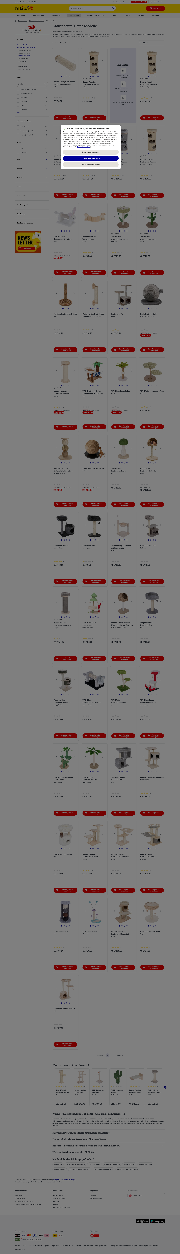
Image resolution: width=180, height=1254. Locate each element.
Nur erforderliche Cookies (91, 164)
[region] (91, 147)
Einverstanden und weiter (91, 158)
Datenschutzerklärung (83, 147)
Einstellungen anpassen (90, 152)
